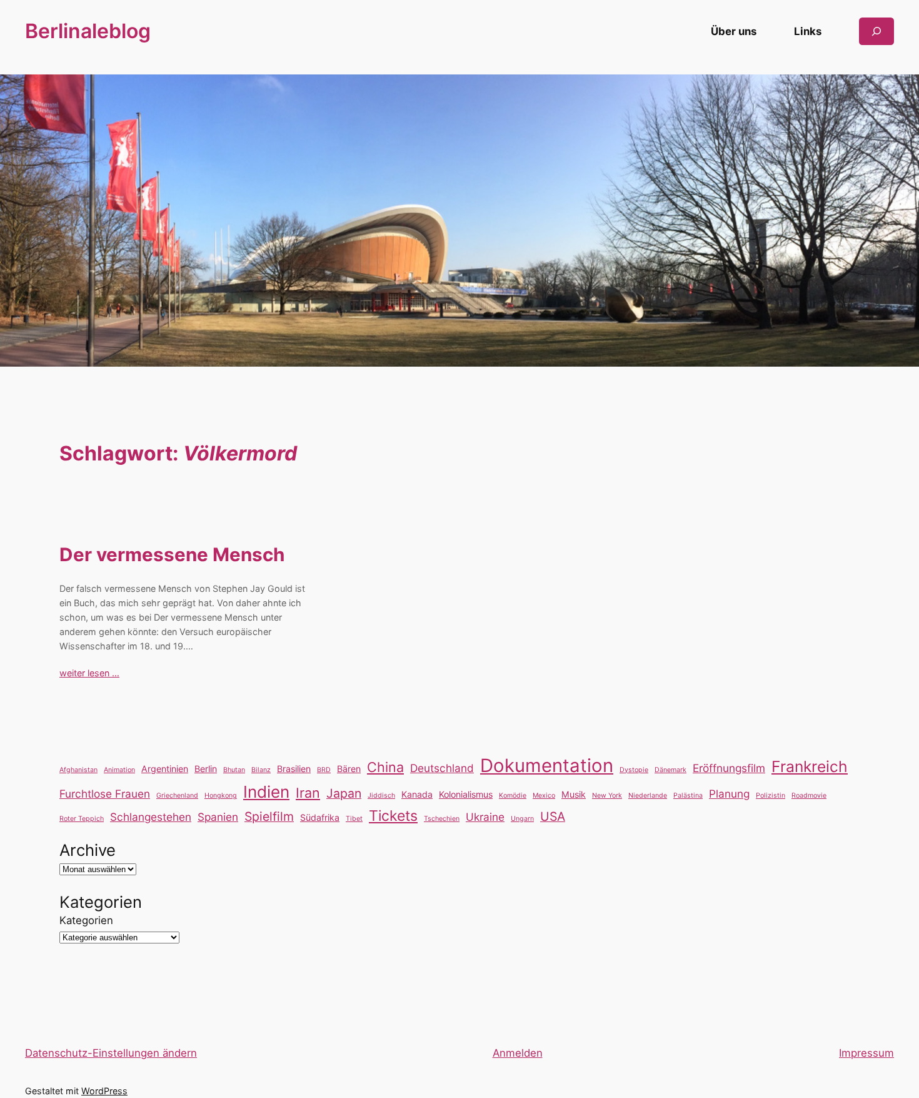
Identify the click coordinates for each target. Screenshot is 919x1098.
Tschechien (442, 819)
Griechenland (177, 795)
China (385, 767)
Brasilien (294, 768)
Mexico (544, 795)
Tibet (354, 819)
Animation (119, 770)
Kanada (417, 794)
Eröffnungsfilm (729, 768)
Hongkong (220, 795)
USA (552, 816)
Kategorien (86, 920)
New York (607, 795)
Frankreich (809, 766)
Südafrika (319, 817)
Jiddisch (381, 795)
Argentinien (164, 768)
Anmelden (518, 1053)
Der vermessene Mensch (171, 555)
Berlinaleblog (88, 31)
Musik (573, 794)
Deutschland (442, 768)
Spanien (218, 816)
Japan (343, 793)
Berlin (205, 768)
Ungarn (522, 819)
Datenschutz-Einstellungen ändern (111, 1053)
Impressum (866, 1053)
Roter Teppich (81, 819)
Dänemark (670, 770)
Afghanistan (78, 770)
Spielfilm (269, 816)
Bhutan (234, 770)
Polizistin (770, 795)
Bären (349, 768)
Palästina (688, 795)
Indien (266, 791)
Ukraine (485, 816)
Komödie (512, 795)
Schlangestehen (150, 816)
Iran (308, 793)
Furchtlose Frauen (104, 793)
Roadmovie (808, 795)
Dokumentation (546, 765)
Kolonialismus (466, 794)
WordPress (104, 1090)
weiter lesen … (89, 673)
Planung (729, 793)
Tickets (393, 816)
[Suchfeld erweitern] (876, 31)
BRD (324, 770)
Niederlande (647, 795)
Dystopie (634, 770)
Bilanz (261, 770)
